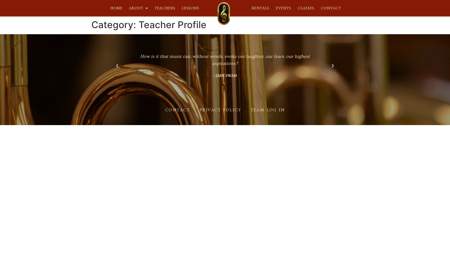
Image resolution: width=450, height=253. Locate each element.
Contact (331, 8)
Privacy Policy (220, 110)
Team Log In (268, 110)
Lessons (190, 8)
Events (283, 8)
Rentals (260, 8)
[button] (218, 84)
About (136, 8)
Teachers (165, 8)
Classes (306, 8)
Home (116, 8)
